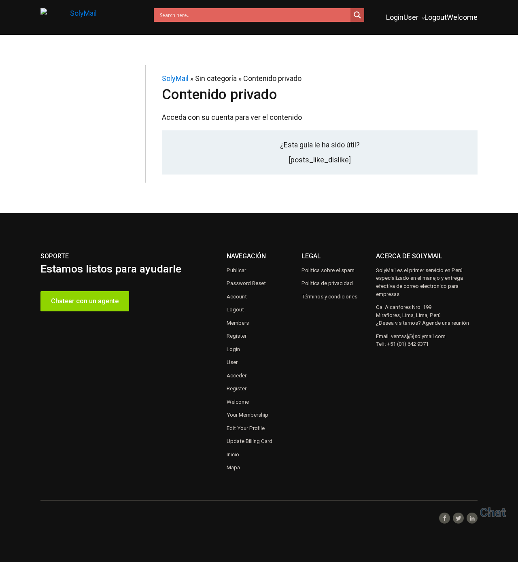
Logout (436, 17)
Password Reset (246, 283)
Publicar (236, 270)
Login (394, 17)
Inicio (233, 454)
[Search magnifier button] (357, 15)
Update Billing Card (249, 441)
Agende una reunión (445, 323)
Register (236, 336)
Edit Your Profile (246, 428)
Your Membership (247, 415)
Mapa (233, 467)
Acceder (236, 376)
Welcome (462, 17)
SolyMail (175, 78)
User (410, 17)
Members (238, 323)
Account (237, 297)
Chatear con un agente (85, 301)
